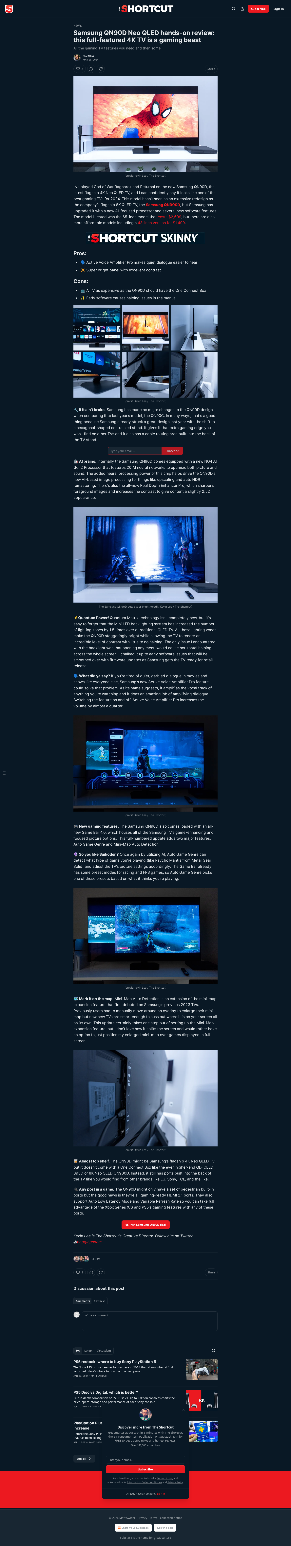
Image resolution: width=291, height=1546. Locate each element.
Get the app (165, 1528)
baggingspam (89, 1242)
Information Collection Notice (144, 1482)
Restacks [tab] (99, 1301)
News (77, 25)
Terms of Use (164, 1478)
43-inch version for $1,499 (161, 223)
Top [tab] (78, 1350)
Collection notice (171, 1518)
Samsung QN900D (163, 205)
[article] (145, 1371)
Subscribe (258, 9)
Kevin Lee (88, 55)
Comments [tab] (83, 1301)
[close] (183, 1410)
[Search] (234, 9)
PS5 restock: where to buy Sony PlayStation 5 (114, 1361)
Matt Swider (99, 1376)
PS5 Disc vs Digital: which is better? (105, 1392)
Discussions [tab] (103, 1350)
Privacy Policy (175, 1482)
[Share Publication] (242, 9)
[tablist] (90, 1301)
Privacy (142, 1518)
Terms (153, 1518)
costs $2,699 (169, 217)
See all (81, 1459)
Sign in (279, 9)
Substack (126, 1537)
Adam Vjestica (99, 1406)
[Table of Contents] (4, 773)
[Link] (68, 253)
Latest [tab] (88, 1350)
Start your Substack (135, 1528)
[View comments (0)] (91, 69)
